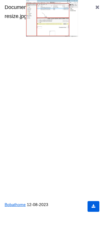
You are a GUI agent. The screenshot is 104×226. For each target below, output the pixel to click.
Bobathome (16, 204)
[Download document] (93, 206)
